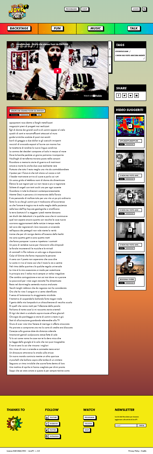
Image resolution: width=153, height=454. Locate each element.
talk (134, 28)
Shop (84, 9)
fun (57, 28)
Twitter (53, 430)
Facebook (54, 424)
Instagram (54, 436)
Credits (143, 451)
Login (136, 9)
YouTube (53, 417)
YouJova (88, 424)
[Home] (12, 11)
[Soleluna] (14, 423)
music (95, 28)
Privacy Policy (133, 451)
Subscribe (136, 95)
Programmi (71, 9)
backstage (19, 28)
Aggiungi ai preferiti (130, 95)
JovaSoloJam (24, 115)
